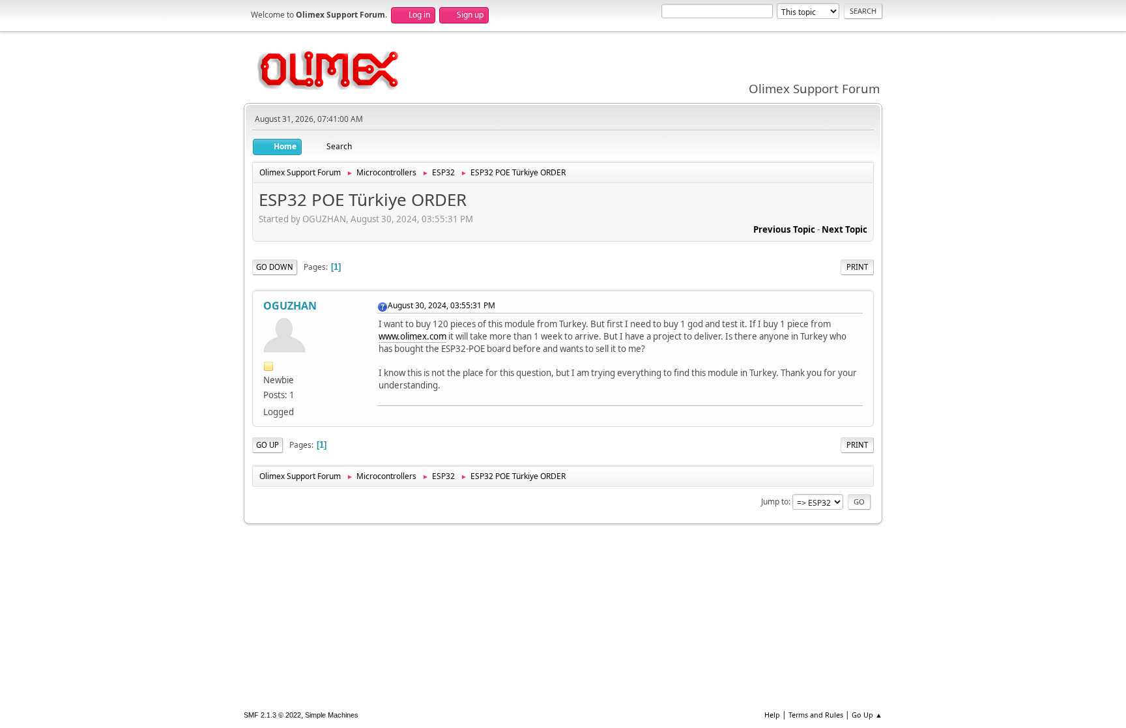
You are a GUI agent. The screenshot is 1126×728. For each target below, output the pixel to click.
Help (772, 715)
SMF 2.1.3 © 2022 (272, 715)
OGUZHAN (290, 305)
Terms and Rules (815, 715)
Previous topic (784, 229)
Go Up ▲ (867, 715)
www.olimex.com (412, 336)
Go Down (274, 267)
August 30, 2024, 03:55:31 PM (441, 305)
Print (857, 267)
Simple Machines (331, 715)
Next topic (844, 229)
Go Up (267, 445)
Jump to (774, 501)
